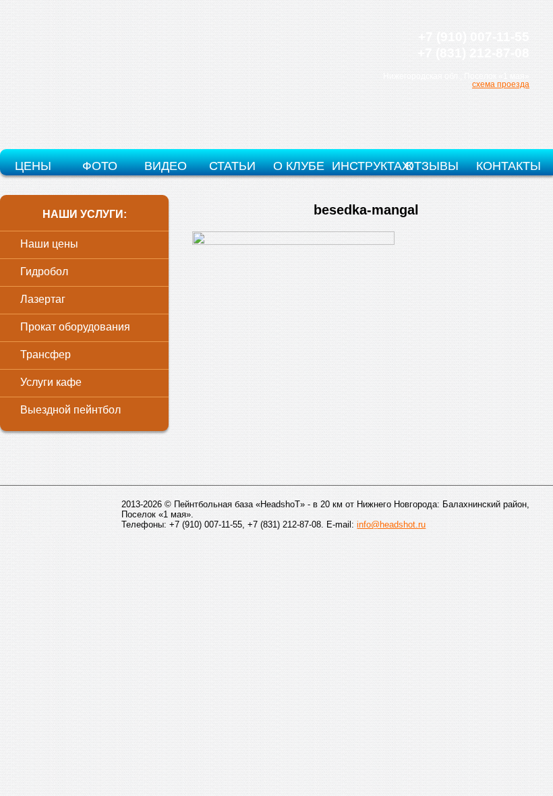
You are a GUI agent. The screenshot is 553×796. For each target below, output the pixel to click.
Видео (165, 166)
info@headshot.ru (391, 524)
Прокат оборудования (75, 327)
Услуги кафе (51, 382)
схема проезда (500, 84)
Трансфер (45, 354)
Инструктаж (365, 166)
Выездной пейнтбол (70, 410)
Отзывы (432, 166)
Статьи (232, 166)
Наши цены (49, 244)
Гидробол (44, 271)
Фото (99, 166)
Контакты (508, 166)
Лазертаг (42, 299)
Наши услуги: (84, 214)
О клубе (298, 166)
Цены (33, 166)
